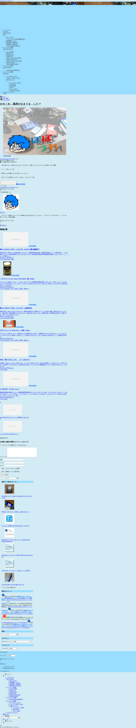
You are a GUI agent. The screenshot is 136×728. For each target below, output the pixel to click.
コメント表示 (16, 711)
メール (2, 462)
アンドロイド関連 (11, 697)
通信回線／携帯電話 (15, 684)
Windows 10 (12, 690)
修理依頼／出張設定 (15, 685)
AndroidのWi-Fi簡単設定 (16, 699)
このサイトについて (8, 666)
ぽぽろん (2, 212)
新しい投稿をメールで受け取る (11, 471)
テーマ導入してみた (15, 702)
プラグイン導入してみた (16, 704)
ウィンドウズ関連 (11, 687)
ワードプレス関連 (11, 701)
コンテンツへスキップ (6, 0)
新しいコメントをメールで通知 (11, 468)
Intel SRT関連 (13, 689)
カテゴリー (5, 641)
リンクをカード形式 (18, 707)
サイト (2, 465)
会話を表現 (16, 709)
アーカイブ (5, 648)
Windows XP (12, 693)
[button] (17, 159)
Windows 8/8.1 (13, 692)
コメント (3, 456)
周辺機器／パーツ (14, 682)
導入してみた (13, 680)
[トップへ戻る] (1, 725)
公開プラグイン (13, 706)
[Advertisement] (68, 17)
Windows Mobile (13, 696)
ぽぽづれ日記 (10, 679)
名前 (1, 459)
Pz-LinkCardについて (9, 668)
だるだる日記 (21, 184)
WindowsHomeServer (14, 694)
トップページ (10, 677)
